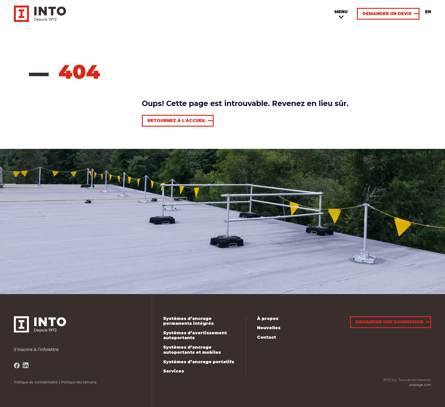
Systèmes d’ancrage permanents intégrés (188, 321)
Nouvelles (268, 327)
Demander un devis (387, 13)
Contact (266, 337)
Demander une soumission (389, 322)
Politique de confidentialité (35, 382)
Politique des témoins (78, 382)
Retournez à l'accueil (176, 120)
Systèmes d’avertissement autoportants (195, 335)
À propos (267, 318)
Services (173, 371)
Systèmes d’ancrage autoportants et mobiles (192, 350)
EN (428, 11)
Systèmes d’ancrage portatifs (198, 361)
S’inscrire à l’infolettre (36, 349)
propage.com (420, 385)
